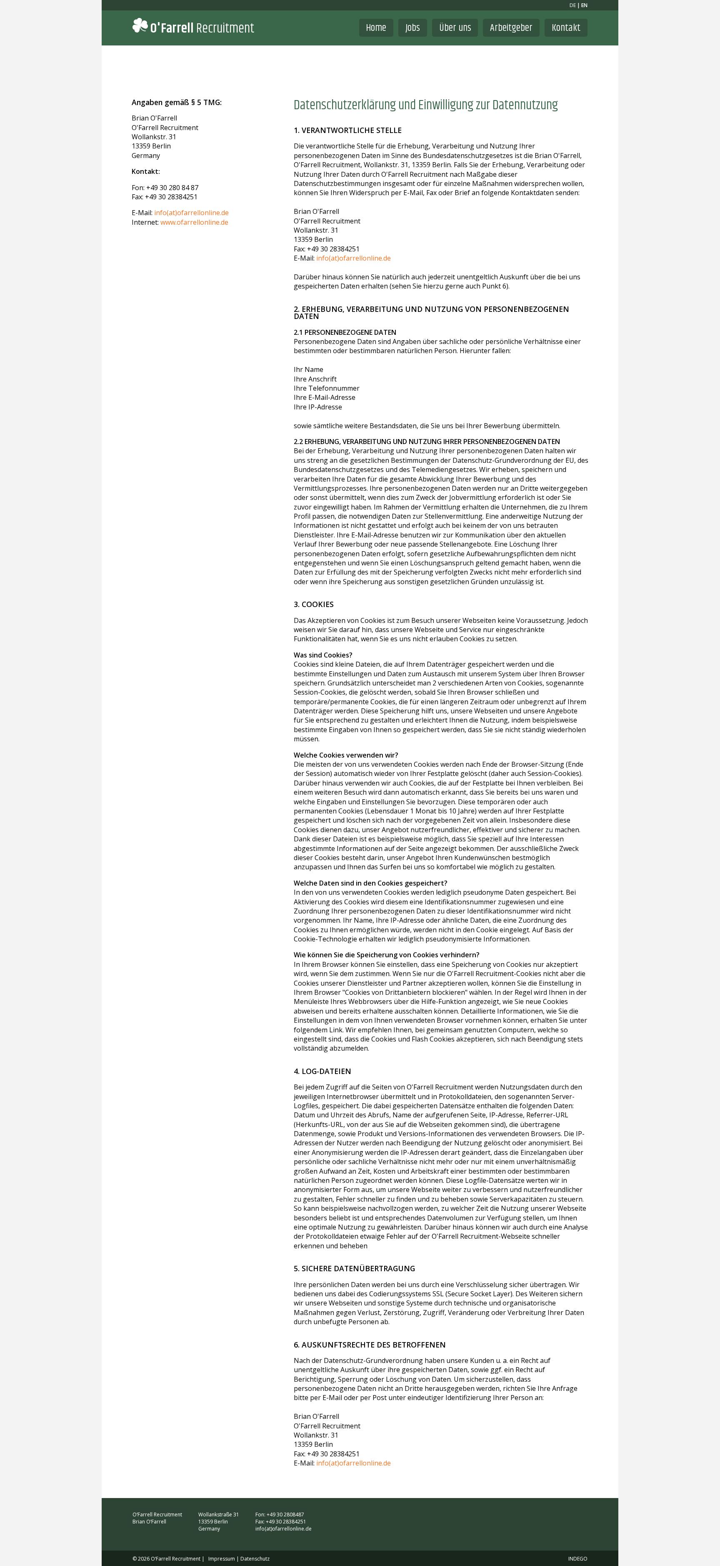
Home (376, 27)
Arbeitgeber (511, 27)
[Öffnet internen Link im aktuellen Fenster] (577, 1514)
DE (573, 5)
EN (584, 5)
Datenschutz (255, 1558)
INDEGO (578, 1558)
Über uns (455, 27)
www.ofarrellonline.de (194, 222)
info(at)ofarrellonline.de (191, 212)
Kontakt (566, 27)
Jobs (412, 27)
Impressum (221, 1558)
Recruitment (202, 28)
